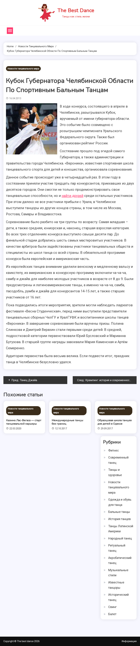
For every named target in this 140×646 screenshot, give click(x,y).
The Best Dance (76, 10)
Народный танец (120, 538)
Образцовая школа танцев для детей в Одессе (114, 422)
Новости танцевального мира (23, 68)
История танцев (119, 519)
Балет (112, 614)
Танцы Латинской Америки (120, 528)
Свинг (112, 607)
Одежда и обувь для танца (119, 502)
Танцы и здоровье (115, 472)
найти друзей (72, 196)
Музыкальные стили (118, 572)
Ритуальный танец (116, 548)
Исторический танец (118, 597)
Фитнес (113, 450)
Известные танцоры (116, 585)
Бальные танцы (119, 512)
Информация (129, 641)
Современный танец (118, 460)
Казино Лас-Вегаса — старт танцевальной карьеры (23, 422)
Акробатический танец (119, 560)
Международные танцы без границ (67, 422)
